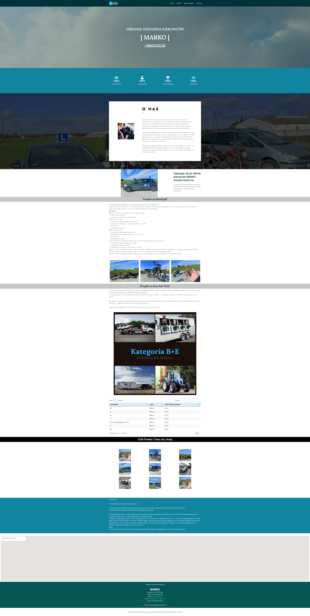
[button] (146, 404)
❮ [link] (194, 433)
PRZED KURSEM (189, 3)
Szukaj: (177, 400)
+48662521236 (155, 45)
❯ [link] (199, 433)
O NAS (172, 3)
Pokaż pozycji (116, 400)
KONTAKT (199, 3)
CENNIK (178, 3)
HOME (165, 3)
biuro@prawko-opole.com (157, 598)
